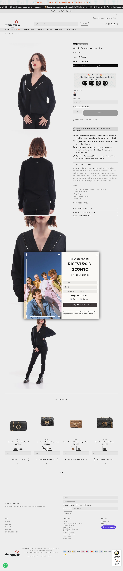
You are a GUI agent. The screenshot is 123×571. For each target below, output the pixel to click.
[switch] (117, 564)
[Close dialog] (97, 254)
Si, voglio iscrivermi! (80, 305)
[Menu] (120, 550)
